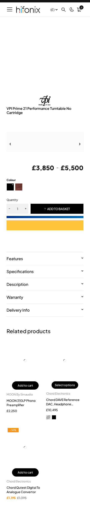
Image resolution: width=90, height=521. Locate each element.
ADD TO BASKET (58, 209)
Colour (11, 180)
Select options (65, 385)
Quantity (12, 200)
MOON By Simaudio (20, 394)
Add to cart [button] (25, 385)
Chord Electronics (58, 393)
